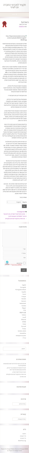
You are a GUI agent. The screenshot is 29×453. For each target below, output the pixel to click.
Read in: (24, 202)
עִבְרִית (24, 338)
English (24, 285)
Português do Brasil (20, 289)
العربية (24, 317)
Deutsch (23, 301)
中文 (24, 310)
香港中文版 (23, 312)
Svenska (23, 306)
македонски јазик (21, 335)
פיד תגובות (23, 438)
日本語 (24, 322)
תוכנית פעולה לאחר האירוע (19, 372)
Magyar (24, 308)
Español (24, 292)
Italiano (24, 315)
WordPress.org (22, 440)
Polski (24, 324)
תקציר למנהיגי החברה (14, 5)
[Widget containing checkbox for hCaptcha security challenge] (15, 263)
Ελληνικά (23, 319)
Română (24, 299)
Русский (23, 326)
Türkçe (24, 329)
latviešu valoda (22, 331)
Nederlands (23, 303)
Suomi (24, 294)
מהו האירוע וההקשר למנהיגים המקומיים (15, 218)
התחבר (24, 434)
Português (23, 287)
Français (24, 296)
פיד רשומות (23, 436)
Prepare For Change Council (15, 450)
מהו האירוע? (23, 377)
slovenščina (23, 333)
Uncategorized (21, 212)
